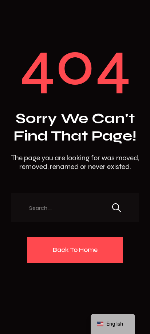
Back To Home (75, 250)
